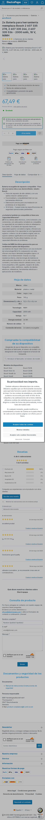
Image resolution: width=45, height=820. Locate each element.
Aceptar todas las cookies (23, 424)
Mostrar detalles (23, 430)
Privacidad (26, 439)
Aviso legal (18, 439)
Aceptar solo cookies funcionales (23, 435)
